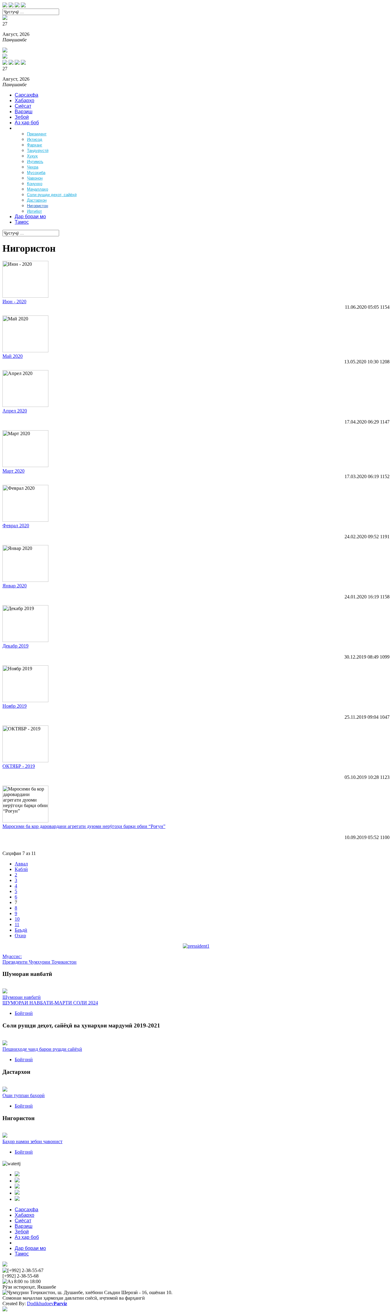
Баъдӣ (21, 930)
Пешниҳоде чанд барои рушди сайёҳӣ (42, 1049)
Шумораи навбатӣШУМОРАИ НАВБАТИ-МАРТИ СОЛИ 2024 (50, 1000)
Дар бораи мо (30, 216)
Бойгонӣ (24, 1013)
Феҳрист (24, 128)
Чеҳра (32, 167)
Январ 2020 (14, 585)
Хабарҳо (24, 100)
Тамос (22, 222)
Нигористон (37, 205)
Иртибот (34, 211)
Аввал (21, 863)
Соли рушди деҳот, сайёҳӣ (52, 194)
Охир (20, 935)
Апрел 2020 (14, 410)
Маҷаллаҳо (37, 189)
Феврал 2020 (15, 525)
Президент (37, 134)
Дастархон (37, 200)
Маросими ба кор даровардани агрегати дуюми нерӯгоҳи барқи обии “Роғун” (83, 826)
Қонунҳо (34, 183)
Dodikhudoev (47, 1303)
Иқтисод (34, 139)
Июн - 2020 (14, 301)
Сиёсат (23, 106)
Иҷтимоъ (35, 161)
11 (17, 924)
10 (17, 919)
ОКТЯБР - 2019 (18, 766)
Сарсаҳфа (26, 95)
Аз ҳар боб (27, 122)
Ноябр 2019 (14, 706)
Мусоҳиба (36, 172)
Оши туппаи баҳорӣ (23, 1095)
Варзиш (23, 111)
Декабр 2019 (15, 645)
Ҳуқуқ (32, 156)
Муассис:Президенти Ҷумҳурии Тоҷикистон (39, 959)
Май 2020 (12, 356)
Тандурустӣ (37, 150)
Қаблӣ (21, 869)
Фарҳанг (34, 145)
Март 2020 (13, 471)
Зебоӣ (22, 117)
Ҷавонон (35, 178)
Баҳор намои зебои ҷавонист (32, 1141)
